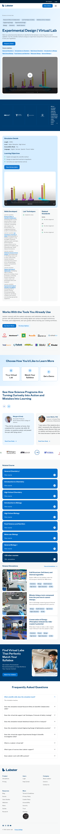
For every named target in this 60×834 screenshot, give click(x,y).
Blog (3, 793)
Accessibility (26, 802)
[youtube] (10, 825)
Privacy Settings (18, 829)
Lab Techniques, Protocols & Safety (10, 234)
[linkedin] (8, 825)
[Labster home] (8, 5)
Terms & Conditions (28, 793)
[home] (30, 769)
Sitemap (25, 811)
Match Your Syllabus (10, 674)
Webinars (5, 802)
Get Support (49, 1)
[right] (9, 406)
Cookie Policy (26, 799)
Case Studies (6, 799)
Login (56, 1)
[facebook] (3, 825)
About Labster (47, 778)
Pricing (4, 781)
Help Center (26, 781)
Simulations (5, 778)
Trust (24, 808)
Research (5, 811)
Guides (4, 808)
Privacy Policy (27, 796)
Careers (45, 781)
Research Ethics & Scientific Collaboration (10, 217)
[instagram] (5, 825)
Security (25, 805)
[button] (56, 6)
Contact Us (46, 785)
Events (4, 796)
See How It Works (9, 326)
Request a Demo (9, 43)
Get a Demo (47, 6)
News (4, 805)
